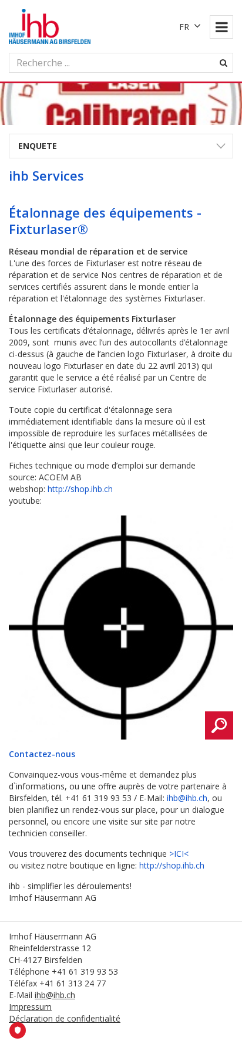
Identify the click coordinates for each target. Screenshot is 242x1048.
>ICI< (179, 853)
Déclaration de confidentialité (64, 1018)
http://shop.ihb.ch (80, 488)
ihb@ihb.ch (187, 797)
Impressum (30, 1006)
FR (184, 26)
